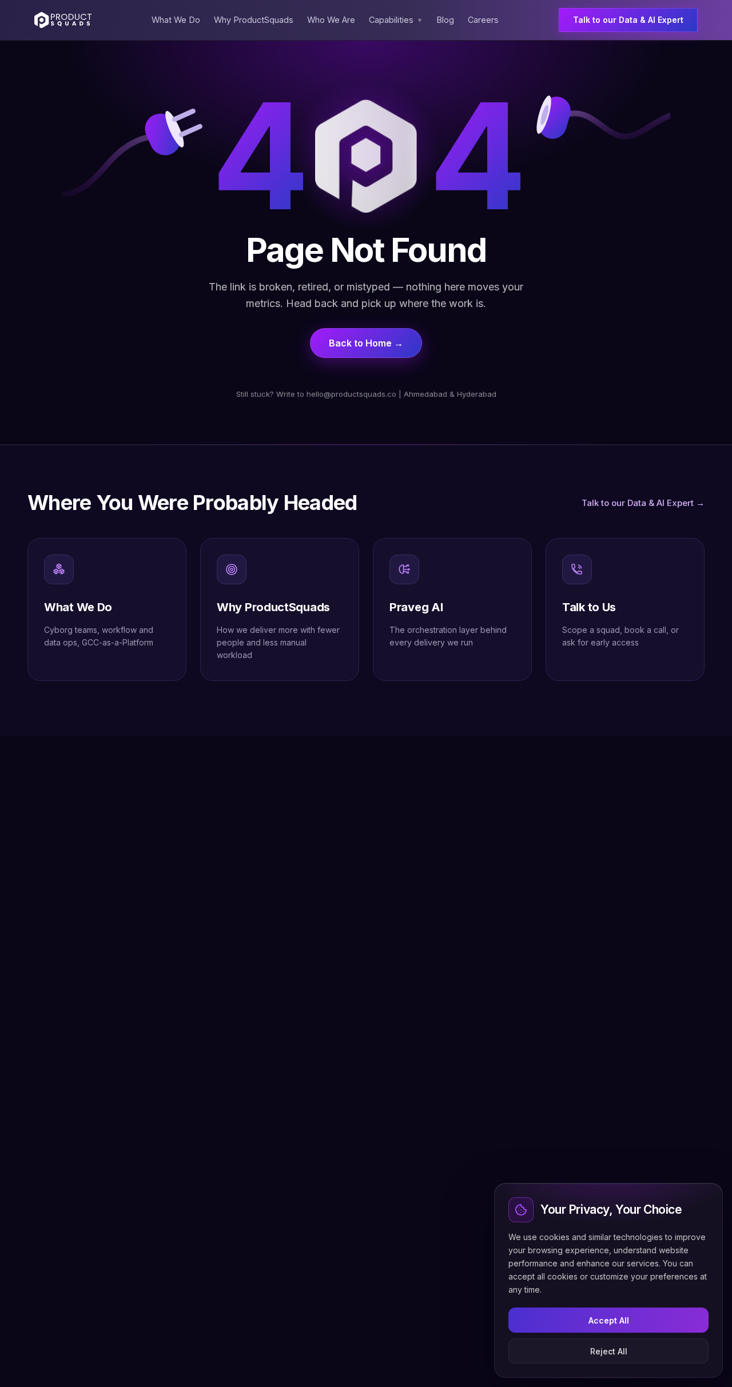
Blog (445, 20)
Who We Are (331, 20)
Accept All (608, 1320)
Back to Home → (366, 343)
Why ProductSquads (253, 20)
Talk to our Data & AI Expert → (643, 502)
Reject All (608, 1351)
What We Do (176, 20)
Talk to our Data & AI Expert (628, 20)
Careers (483, 20)
